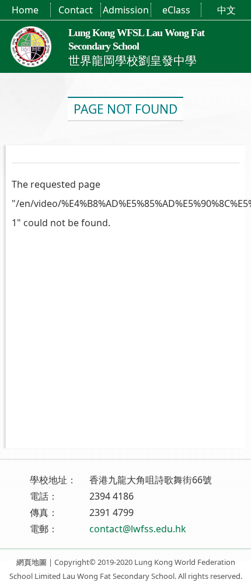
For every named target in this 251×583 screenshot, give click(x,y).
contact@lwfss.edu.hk (137, 528)
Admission (126, 9)
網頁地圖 (31, 562)
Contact (75, 9)
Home (25, 9)
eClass (176, 9)
